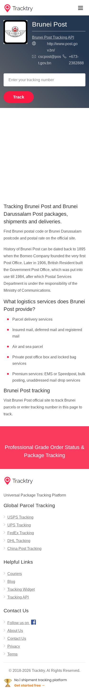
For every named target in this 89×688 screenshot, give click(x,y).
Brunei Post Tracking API (53, 37)
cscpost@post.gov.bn (49, 60)
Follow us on (21, 622)
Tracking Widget (21, 589)
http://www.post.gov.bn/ (62, 47)
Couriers (14, 574)
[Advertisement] (44, 153)
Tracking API (18, 597)
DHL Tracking (18, 541)
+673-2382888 (76, 60)
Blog (11, 582)
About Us (15, 631)
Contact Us (16, 639)
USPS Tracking (20, 517)
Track (18, 97)
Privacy (13, 646)
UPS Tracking (19, 525)
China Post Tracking (24, 549)
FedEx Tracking (20, 533)
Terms (12, 654)
